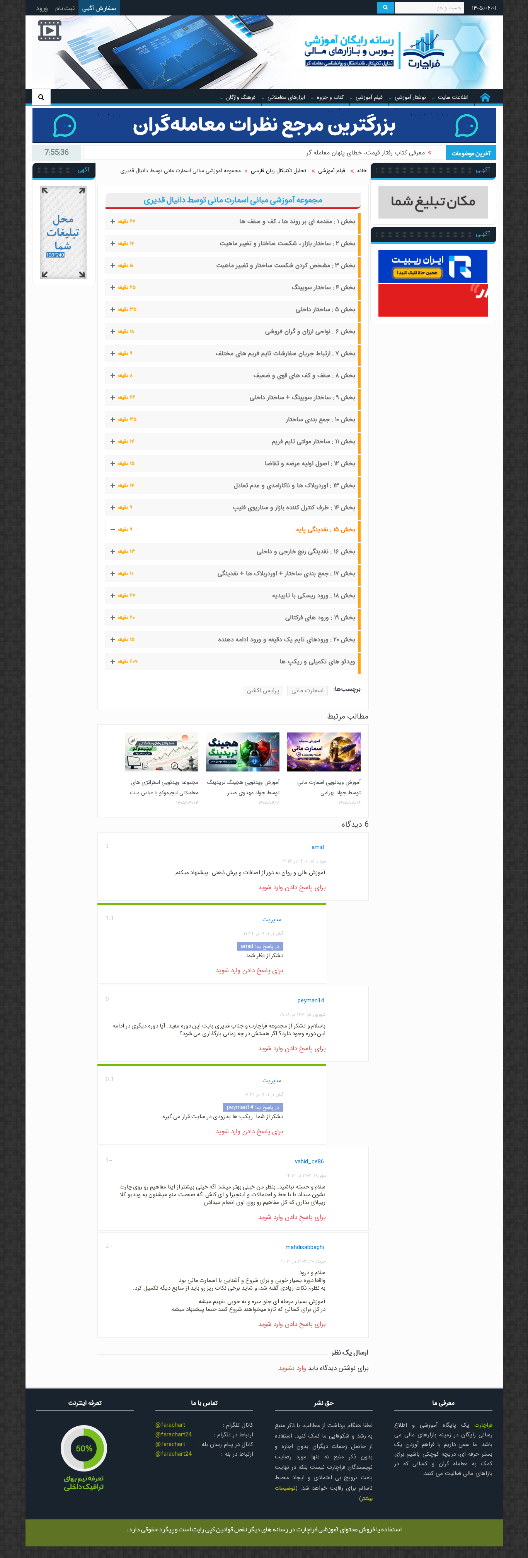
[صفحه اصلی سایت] (485, 97)
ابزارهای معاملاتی (286, 97)
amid (318, 847)
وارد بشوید (292, 1368)
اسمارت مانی (307, 690)
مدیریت (271, 919)
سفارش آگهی (99, 7)
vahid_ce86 (309, 1161)
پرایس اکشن (263, 690)
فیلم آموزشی (369, 97)
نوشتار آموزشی (410, 97)
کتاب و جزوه (330, 97)
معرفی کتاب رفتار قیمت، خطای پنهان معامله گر (366, 153)
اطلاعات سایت (453, 97)
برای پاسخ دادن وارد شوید (292, 887)
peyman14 (311, 1000)
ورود (42, 7)
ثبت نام (65, 7)
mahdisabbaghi (305, 1247)
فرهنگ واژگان (240, 97)
